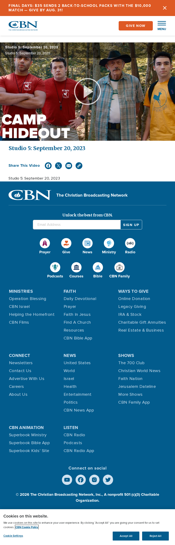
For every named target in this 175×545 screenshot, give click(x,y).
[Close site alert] (165, 8)
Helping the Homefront (31, 314)
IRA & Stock (129, 314)
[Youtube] (67, 480)
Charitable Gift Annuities (142, 322)
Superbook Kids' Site (29, 450)
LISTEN (71, 427)
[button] (159, 25)
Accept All (126, 536)
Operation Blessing (28, 298)
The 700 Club (131, 362)
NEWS (70, 355)
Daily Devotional (80, 298)
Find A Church (77, 322)
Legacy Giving (132, 306)
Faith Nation (130, 378)
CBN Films (19, 322)
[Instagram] (94, 480)
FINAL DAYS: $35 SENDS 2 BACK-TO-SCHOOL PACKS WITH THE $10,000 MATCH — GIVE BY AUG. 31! (80, 8)
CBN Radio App (79, 450)
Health (70, 386)
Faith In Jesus (77, 314)
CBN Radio (74, 435)
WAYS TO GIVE (133, 291)
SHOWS (126, 355)
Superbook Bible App (29, 442)
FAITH (70, 291)
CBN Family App (134, 402)
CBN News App (79, 410)
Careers (16, 386)
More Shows (130, 394)
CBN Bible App (78, 338)
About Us (18, 394)
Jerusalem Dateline (137, 386)
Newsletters (21, 362)
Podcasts (73, 442)
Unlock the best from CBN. (87, 215)
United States (77, 362)
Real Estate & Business (141, 330)
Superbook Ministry (28, 435)
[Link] (79, 165)
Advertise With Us (27, 378)
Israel (69, 378)
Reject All (155, 536)
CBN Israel (19, 306)
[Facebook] (48, 165)
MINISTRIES (21, 291)
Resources (74, 330)
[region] (87, 527)
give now (136, 25)
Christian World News (139, 370)
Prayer (70, 306)
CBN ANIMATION (26, 427)
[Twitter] (58, 165)
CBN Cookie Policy (26, 527)
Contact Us (20, 370)
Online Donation (134, 298)
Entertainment (78, 394)
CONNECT (19, 355)
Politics (71, 402)
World (69, 370)
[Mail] (68, 165)
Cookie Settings (13, 536)
